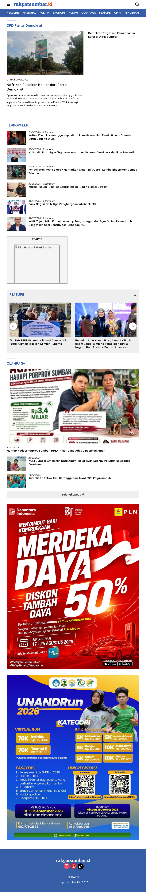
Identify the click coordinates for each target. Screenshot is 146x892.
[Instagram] (66, 866)
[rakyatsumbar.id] (32, 4)
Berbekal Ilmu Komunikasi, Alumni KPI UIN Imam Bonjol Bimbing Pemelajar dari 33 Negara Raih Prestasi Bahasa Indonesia (37, 344)
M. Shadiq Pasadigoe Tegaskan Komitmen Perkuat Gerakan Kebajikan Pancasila (82, 152)
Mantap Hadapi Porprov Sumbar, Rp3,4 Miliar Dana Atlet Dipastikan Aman (56, 450)
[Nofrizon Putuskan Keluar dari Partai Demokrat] (45, 53)
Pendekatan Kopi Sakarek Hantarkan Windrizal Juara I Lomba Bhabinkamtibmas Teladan (83, 171)
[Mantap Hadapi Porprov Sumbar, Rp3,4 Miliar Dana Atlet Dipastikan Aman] (73, 406)
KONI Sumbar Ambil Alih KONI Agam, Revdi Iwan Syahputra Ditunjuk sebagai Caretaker (80, 462)
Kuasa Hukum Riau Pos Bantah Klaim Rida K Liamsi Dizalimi (68, 187)
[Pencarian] (137, 4)
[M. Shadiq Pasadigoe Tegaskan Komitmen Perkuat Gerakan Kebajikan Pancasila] (16, 155)
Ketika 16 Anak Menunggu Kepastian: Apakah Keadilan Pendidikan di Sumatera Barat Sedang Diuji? (81, 136)
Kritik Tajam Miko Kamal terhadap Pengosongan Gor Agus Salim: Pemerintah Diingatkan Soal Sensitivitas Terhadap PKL (80, 223)
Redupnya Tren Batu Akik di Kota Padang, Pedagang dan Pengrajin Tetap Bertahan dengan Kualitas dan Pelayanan (103, 344)
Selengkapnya (72, 494)
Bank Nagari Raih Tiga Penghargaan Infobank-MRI (63, 204)
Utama (11, 79)
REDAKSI (73, 877)
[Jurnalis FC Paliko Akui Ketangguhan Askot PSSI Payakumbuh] (16, 481)
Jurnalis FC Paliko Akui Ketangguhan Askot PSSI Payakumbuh (70, 478)
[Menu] (9, 4)
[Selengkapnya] (134, 295)
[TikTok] (81, 866)
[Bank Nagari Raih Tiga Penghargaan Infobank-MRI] (16, 207)
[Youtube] (74, 866)
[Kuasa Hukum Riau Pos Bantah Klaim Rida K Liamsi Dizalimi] (16, 190)
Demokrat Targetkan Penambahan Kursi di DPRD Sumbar (111, 34)
